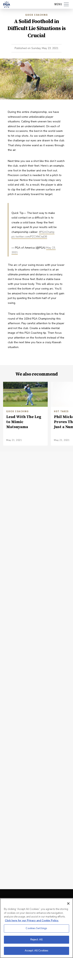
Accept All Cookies (36, 950)
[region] (36, 928)
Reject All (36, 939)
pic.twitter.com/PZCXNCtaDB (29, 236)
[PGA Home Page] (6, 4)
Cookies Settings (36, 928)
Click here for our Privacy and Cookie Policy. (32, 920)
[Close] (68, 903)
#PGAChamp (47, 232)
